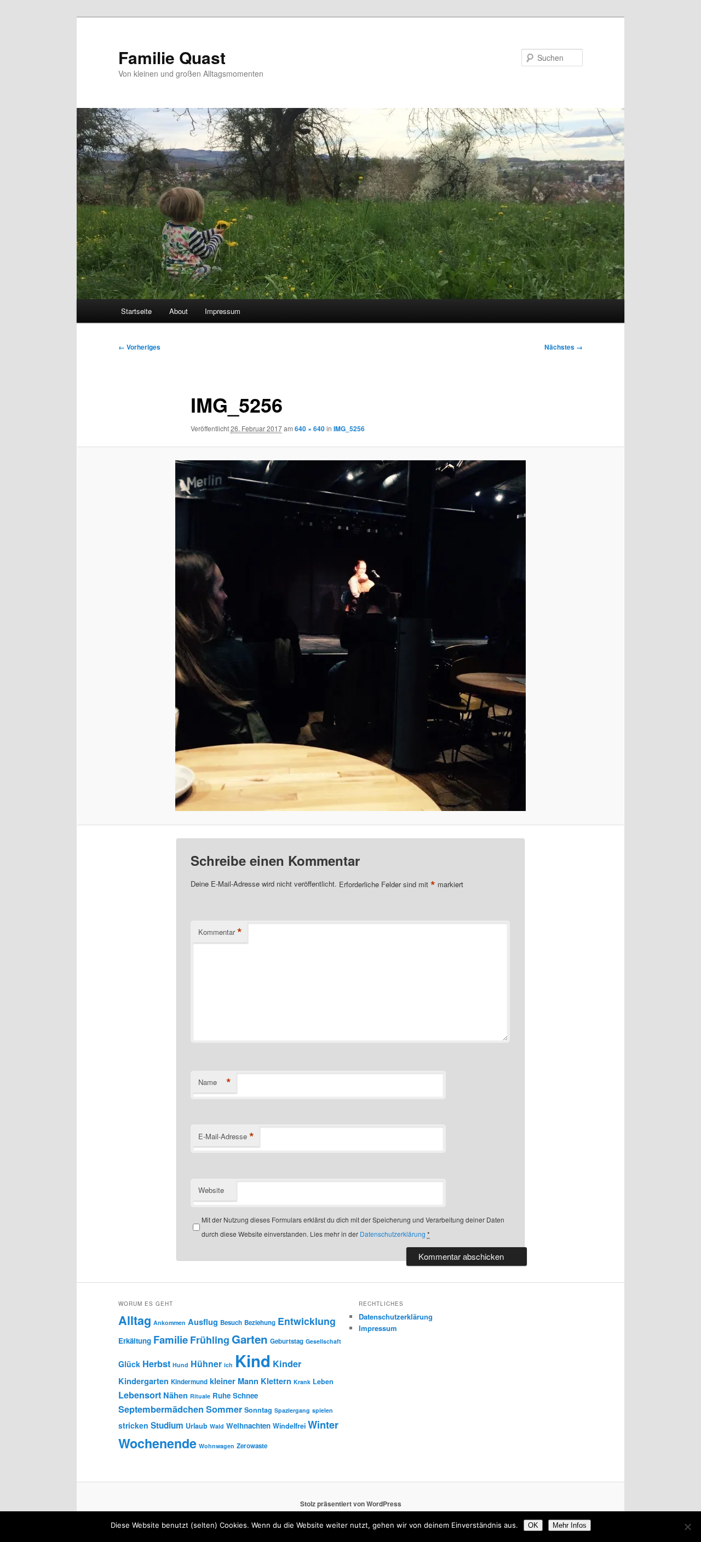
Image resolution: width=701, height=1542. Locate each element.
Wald (217, 1426)
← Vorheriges (139, 347)
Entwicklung (307, 1321)
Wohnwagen (216, 1446)
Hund (180, 1365)
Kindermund (189, 1381)
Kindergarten (143, 1380)
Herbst (156, 1363)
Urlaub (197, 1426)
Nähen (175, 1395)
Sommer (224, 1409)
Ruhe (221, 1395)
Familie (170, 1339)
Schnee (245, 1395)
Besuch (231, 1322)
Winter (323, 1425)
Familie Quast (172, 57)
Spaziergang (292, 1410)
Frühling (209, 1339)
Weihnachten (248, 1425)
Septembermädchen (161, 1409)
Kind (253, 1360)
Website (211, 1190)
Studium (167, 1425)
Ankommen (169, 1322)
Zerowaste (252, 1445)
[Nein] (687, 1526)
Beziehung (259, 1322)
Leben (323, 1381)
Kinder (287, 1363)
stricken (133, 1425)
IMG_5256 (349, 428)
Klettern (276, 1380)
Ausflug (203, 1321)
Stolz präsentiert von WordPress (350, 1504)
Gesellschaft (323, 1341)
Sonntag (258, 1410)
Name (214, 1082)
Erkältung (134, 1340)
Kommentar (220, 932)
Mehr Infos (570, 1525)
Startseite (136, 311)
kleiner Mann (234, 1380)
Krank (302, 1382)
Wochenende (157, 1443)
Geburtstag (286, 1341)
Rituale (200, 1396)
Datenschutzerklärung (393, 1233)
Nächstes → (563, 347)
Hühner (206, 1363)
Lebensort (139, 1395)
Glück (129, 1363)
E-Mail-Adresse (226, 1136)
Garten (250, 1339)
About (178, 311)
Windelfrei (289, 1426)
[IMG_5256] (350, 635)
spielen (322, 1410)
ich (228, 1365)
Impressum (222, 311)
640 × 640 (310, 428)
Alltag (134, 1320)
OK (533, 1525)
